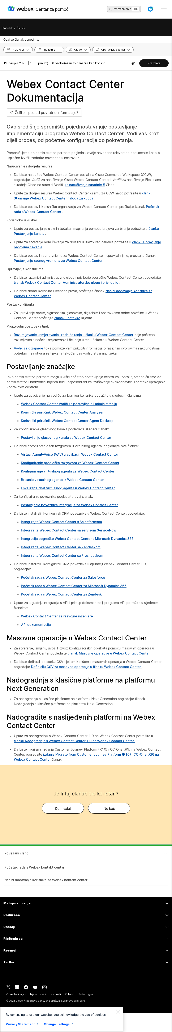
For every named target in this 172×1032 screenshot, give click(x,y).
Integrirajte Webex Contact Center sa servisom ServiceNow (68, 530)
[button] (150, 9)
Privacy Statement (20, 1024)
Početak (8, 28)
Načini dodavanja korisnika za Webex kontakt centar (45, 880)
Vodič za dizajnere (28, 348)
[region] (61, 1019)
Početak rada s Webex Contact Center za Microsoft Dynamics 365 (73, 586)
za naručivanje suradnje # (85, 185)
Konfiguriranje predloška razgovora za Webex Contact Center (70, 463)
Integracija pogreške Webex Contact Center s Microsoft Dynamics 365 (77, 539)
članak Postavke (67, 318)
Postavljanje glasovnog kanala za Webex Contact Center (66, 437)
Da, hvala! (63, 808)
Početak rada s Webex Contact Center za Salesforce (63, 577)
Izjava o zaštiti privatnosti (45, 994)
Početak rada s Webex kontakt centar (34, 867)
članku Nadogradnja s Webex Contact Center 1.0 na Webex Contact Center (74, 741)
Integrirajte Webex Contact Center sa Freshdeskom (62, 555)
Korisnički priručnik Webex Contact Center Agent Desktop (67, 421)
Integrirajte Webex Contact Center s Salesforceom (61, 522)
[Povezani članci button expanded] (165, 853)
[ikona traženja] (110, 9)
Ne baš (109, 808)
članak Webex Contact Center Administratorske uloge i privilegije (66, 282)
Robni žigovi (86, 994)
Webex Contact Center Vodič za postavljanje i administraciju (69, 404)
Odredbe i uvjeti (16, 994)
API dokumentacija (36, 624)
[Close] (118, 1012)
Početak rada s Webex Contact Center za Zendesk (61, 594)
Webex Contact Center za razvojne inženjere (57, 616)
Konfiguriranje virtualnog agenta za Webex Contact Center (67, 471)
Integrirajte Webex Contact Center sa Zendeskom (60, 547)
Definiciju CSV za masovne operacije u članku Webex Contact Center (86, 667)
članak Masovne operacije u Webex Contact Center (109, 653)
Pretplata (154, 63)
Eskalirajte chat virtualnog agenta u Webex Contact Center (68, 488)
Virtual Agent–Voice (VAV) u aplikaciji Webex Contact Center (69, 454)
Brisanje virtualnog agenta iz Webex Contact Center (62, 480)
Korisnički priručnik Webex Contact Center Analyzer (62, 412)
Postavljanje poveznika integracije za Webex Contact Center (69, 505)
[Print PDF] (133, 63)
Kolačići (69, 994)
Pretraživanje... (123, 9)
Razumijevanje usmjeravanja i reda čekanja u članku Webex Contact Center (73, 335)
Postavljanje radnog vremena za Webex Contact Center (58, 260)
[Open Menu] (164, 9)
